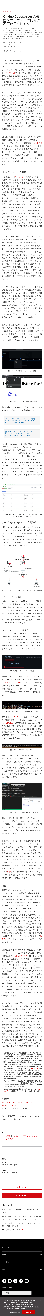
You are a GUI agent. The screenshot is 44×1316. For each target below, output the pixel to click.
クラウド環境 (6, 1136)
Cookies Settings (14, 1312)
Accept (28, 1312)
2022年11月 (10, 72)
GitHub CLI (17, 717)
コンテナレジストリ (33, 1068)
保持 (9, 871)
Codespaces (20, 177)
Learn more (21, 1308)
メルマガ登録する (22, 1195)
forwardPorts (30, 676)
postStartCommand (11, 682)
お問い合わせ (22, 1187)
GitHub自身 (37, 143)
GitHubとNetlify (20, 956)
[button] (22, 1187)
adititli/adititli (8, 723)
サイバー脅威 (8, 1139)
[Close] (40, 1300)
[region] (22, 1306)
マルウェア (16, 1136)
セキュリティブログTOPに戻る (12, 1230)
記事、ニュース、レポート (31, 1136)
